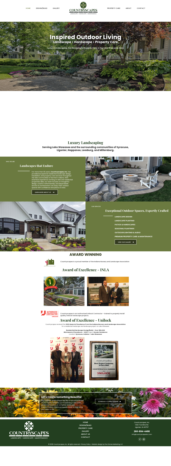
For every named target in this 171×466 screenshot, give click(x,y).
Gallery (56, 8)
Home (28, 8)
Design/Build (41, 8)
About (128, 8)
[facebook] (139, 439)
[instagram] (143, 439)
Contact (141, 8)
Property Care (113, 8)
